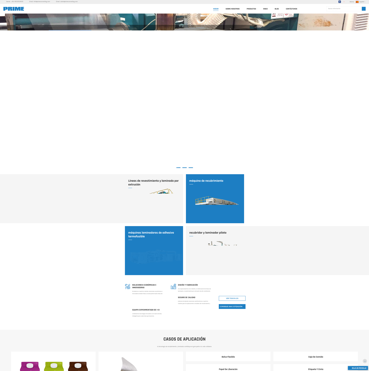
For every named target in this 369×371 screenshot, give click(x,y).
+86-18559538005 (17, 1)
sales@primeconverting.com (69, 1)
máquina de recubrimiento (206, 181)
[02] (184, 167)
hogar (216, 9)
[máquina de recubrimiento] (214, 208)
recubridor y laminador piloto (207, 233)
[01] (178, 167)
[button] (366, 92)
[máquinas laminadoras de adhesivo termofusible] (156, 257)
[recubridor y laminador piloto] (217, 257)
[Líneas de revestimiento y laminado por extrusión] (156, 205)
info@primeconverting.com (42, 1)
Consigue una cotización (231, 306)
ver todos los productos (232, 299)
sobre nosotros (233, 9)
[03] (191, 167)
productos (251, 9)
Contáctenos (291, 9)
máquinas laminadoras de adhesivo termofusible (151, 234)
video (265, 9)
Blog (277, 9)
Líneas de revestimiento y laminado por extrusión (153, 182)
